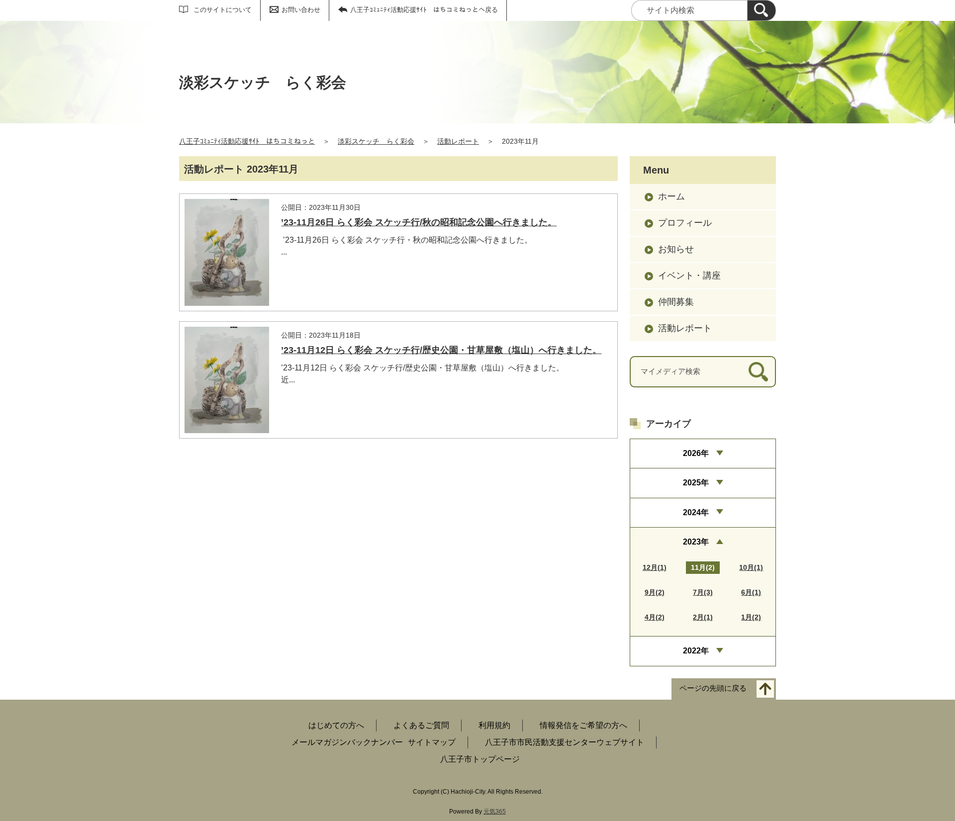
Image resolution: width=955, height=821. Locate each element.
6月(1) (751, 592)
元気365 (494, 811)
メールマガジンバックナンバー (347, 742)
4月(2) (655, 617)
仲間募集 (676, 302)
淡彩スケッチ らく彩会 (376, 141)
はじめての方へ (336, 725)
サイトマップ (432, 742)
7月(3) (703, 592)
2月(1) (703, 617)
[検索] (761, 10)
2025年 (696, 482)
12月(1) (655, 567)
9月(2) (655, 592)
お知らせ (676, 249)
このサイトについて (222, 9)
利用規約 (494, 725)
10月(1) (751, 567)
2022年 (696, 650)
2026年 (696, 453)
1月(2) (751, 617)
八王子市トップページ (480, 759)
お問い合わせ (301, 9)
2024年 (696, 512)
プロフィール (685, 223)
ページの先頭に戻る (713, 688)
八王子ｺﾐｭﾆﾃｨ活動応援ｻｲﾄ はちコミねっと (247, 141)
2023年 (696, 542)
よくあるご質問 (421, 725)
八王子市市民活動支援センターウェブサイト (564, 742)
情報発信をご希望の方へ (583, 725)
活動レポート (458, 141)
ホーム (671, 196)
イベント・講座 (689, 275)
